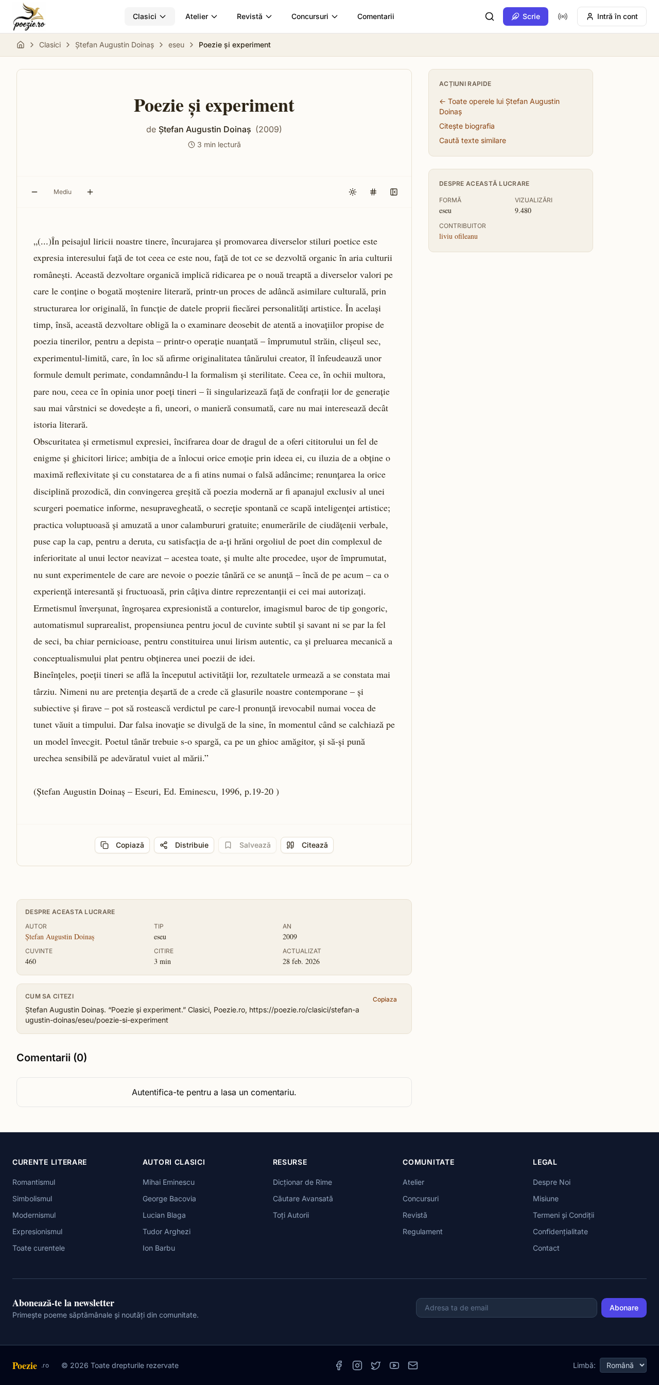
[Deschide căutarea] (489, 16)
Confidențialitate (560, 1231)
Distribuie (192, 844)
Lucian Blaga (164, 1215)
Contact (546, 1247)
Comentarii (375, 16)
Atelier (196, 16)
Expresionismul (37, 1231)
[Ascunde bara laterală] (394, 192)
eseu (176, 44)
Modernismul (34, 1215)
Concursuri (309, 16)
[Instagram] (357, 1365)
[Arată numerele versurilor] (373, 192)
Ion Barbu (159, 1247)
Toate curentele (38, 1247)
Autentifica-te (158, 1092)
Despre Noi (551, 1182)
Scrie (531, 16)
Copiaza (385, 999)
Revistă (250, 16)
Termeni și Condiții (563, 1215)
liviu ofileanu (458, 236)
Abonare (624, 1307)
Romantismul (33, 1182)
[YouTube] (394, 1365)
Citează (315, 844)
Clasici (145, 16)
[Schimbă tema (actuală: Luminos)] (352, 192)
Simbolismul (32, 1198)
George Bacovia (169, 1198)
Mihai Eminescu (169, 1182)
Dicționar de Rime (302, 1182)
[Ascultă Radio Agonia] (562, 16)
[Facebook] (339, 1365)
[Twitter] (376, 1365)
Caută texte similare (472, 140)
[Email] (413, 1365)
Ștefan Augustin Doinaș (114, 44)
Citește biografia (467, 125)
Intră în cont (617, 16)
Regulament (423, 1231)
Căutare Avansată (303, 1198)
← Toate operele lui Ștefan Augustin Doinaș (499, 106)
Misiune (546, 1198)
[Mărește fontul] (90, 192)
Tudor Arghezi (166, 1231)
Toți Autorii (291, 1215)
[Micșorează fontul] (34, 192)
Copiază (130, 844)
